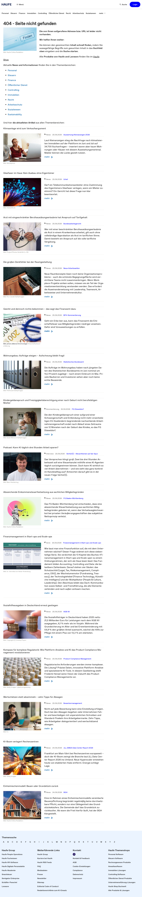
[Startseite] (7, 4)
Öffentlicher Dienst (17, 85)
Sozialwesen (14, 109)
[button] (135, 4)
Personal (12, 70)
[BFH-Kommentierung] (22, 328)
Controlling (13, 90)
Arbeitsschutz (15, 104)
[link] (5, 13)
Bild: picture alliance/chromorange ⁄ (15, 344)
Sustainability (15, 114)
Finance (12, 80)
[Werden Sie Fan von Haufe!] (74, 854)
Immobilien (13, 94)
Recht (11, 99)
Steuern (12, 75)
